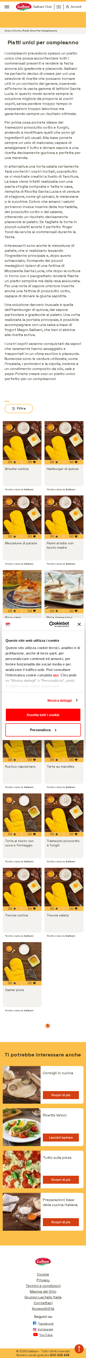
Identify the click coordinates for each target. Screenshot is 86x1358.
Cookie (43, 1274)
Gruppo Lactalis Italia (43, 1297)
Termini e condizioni (43, 1285)
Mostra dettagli (59, 700)
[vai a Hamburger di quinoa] (63, 440)
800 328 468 (59, 1355)
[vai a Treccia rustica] (22, 887)
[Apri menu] (7, 7)
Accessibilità (43, 1308)
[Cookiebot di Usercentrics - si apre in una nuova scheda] (51, 624)
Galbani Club (42, 7)
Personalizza (40, 730)
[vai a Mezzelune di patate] (22, 514)
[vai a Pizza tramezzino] (63, 589)
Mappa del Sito (43, 1291)
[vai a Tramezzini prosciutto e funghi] (63, 812)
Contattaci (43, 1303)
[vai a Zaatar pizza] (22, 961)
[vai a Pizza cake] (22, 589)
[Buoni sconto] (60, 7)
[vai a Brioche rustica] (22, 440)
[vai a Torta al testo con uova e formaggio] (22, 812)
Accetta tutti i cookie (43, 715)
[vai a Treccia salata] (63, 887)
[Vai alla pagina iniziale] (43, 1263)
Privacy (43, 1280)
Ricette (18, 30)
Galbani (9, 30)
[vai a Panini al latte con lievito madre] (63, 514)
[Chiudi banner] (79, 624)
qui (55, 675)
